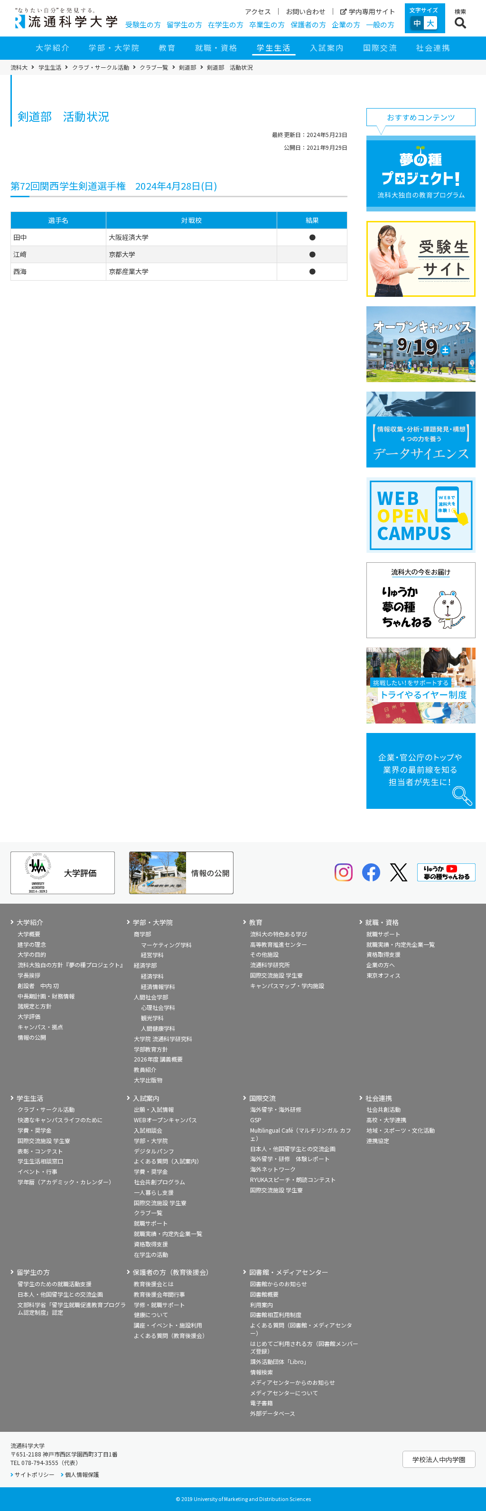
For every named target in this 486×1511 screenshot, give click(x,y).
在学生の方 (225, 24)
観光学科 (152, 1018)
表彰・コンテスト (40, 1151)
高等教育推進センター (278, 944)
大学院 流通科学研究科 (163, 1039)
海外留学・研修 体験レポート (290, 1158)
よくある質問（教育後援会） (171, 1335)
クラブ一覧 (154, 67)
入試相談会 (148, 1130)
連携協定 (377, 1140)
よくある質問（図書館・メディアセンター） (301, 1329)
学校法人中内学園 (439, 1459)
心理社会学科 (158, 1007)
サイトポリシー (35, 1474)
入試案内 (327, 47)
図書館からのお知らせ (278, 1284)
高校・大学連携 (386, 1120)
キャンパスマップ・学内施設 (287, 985)
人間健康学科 (158, 1028)
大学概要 (29, 934)
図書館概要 (264, 1294)
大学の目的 (32, 954)
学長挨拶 (29, 975)
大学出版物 (148, 1080)
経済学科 (152, 976)
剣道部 (187, 67)
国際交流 (380, 47)
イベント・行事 (37, 1171)
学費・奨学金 (35, 1130)
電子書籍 (261, 1403)
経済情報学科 (158, 986)
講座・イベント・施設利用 (168, 1325)
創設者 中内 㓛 (38, 985)
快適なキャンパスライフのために (60, 1120)
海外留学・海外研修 (275, 1109)
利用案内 (261, 1304)
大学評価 (29, 1016)
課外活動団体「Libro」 (279, 1361)
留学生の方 (184, 24)
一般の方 (380, 24)
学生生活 (274, 47)
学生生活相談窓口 (40, 1161)
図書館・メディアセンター (288, 1272)
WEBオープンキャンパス (165, 1120)
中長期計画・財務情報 (46, 996)
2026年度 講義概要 (158, 1059)
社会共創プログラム (159, 1182)
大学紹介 (53, 47)
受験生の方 (143, 24)
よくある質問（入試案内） (168, 1161)
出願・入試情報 (154, 1109)
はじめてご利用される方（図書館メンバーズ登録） (304, 1347)
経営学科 (152, 955)
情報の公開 (32, 1037)
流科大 (19, 67)
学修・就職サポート (159, 1304)
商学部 (142, 934)
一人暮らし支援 (154, 1192)
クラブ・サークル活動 (100, 67)
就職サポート (383, 934)
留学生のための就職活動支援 (55, 1284)
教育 (167, 47)
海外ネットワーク (273, 1169)
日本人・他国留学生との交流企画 (293, 1149)
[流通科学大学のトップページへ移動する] (66, 18)
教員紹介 (145, 1069)
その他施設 (264, 954)
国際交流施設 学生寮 (276, 975)
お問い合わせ (306, 11)
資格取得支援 (383, 954)
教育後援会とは (154, 1284)
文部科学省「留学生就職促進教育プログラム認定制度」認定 (72, 1308)
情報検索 (261, 1372)
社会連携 (433, 47)
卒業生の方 (267, 24)
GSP (256, 1120)
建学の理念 (32, 944)
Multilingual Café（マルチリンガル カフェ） (300, 1134)
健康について (151, 1314)
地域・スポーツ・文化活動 (400, 1130)
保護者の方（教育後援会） (173, 1272)
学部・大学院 (114, 47)
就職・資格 (216, 47)
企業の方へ (380, 965)
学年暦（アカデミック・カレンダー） (66, 1182)
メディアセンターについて (284, 1393)
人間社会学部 (151, 997)
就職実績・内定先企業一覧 (400, 944)
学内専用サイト (372, 11)
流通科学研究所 (270, 965)
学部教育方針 (151, 1049)
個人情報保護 (82, 1474)
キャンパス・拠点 (40, 1027)
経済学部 (145, 965)
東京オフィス (383, 975)
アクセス (258, 11)
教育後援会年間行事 (159, 1294)
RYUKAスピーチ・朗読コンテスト (293, 1179)
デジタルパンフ (154, 1151)
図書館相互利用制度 (275, 1314)
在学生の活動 (151, 1254)
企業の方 (346, 24)
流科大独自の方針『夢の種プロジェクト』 (72, 965)
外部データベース (272, 1413)
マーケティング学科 (166, 945)
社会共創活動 (383, 1109)
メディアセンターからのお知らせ (292, 1382)
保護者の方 (308, 24)
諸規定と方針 (35, 1006)
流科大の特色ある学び (278, 934)
